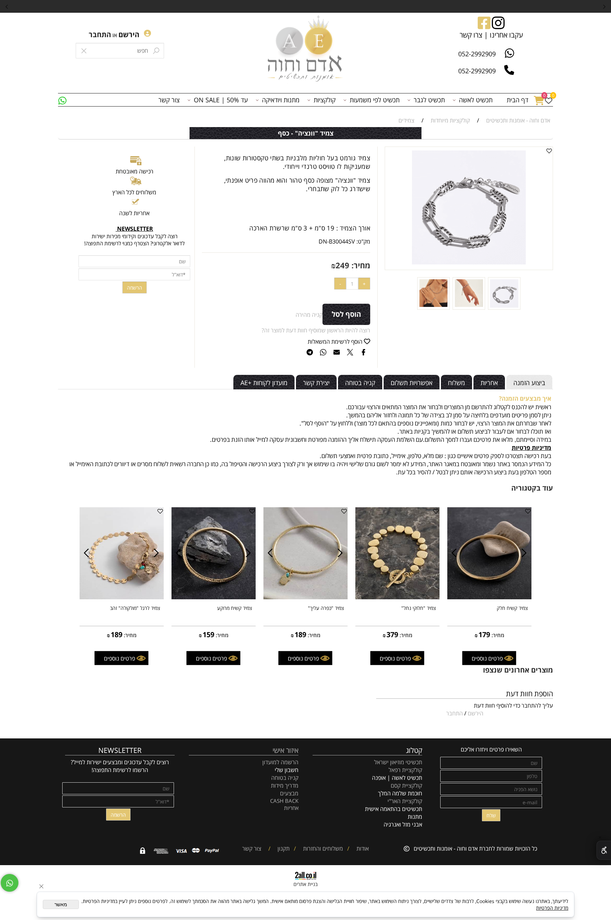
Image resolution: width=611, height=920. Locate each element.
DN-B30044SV (337, 241)
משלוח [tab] (456, 382)
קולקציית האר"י (404, 801)
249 (342, 265)
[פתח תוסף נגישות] (604, 850)
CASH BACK (284, 800)
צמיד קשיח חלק (512, 608)
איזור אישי (285, 750)
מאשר (60, 904)
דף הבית (517, 100)
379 (392, 634)
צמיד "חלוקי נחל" (418, 608)
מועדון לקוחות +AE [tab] (263, 382)
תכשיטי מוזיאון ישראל (398, 762)
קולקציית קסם (406, 785)
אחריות (291, 807)
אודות (362, 848)
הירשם (128, 34)
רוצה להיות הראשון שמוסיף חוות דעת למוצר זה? (316, 330)
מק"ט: (363, 241)
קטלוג (414, 750)
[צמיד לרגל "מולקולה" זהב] (122, 597)
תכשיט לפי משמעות (375, 100)
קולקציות (325, 100)
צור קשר (169, 100)
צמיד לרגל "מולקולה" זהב (135, 608)
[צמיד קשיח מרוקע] (213, 597)
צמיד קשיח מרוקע (234, 608)
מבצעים (289, 793)
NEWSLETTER (119, 750)
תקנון (283, 848)
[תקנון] (274, 848)
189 (300, 634)
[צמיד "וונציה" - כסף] (504, 308)
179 (484, 634)
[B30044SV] (469, 308)
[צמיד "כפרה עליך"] (305, 597)
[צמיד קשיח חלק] (489, 597)
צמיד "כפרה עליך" (326, 608)
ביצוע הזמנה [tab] (529, 382)
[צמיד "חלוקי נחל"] (397, 597)
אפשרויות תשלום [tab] (411, 382)
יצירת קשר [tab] (316, 382)
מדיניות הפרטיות (552, 907)
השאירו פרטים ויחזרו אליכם (491, 749)
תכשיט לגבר (429, 100)
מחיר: (359, 265)
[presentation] (7, 6)
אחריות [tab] (489, 382)
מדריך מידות (284, 785)
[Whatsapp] (62, 99)
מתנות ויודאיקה (280, 100)
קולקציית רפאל (405, 770)
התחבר (100, 34)
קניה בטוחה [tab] (360, 382)
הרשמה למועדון (280, 762)
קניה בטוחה (284, 778)
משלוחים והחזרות (322, 848)
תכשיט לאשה (476, 100)
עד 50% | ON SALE (221, 100)
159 (208, 634)
